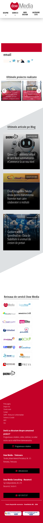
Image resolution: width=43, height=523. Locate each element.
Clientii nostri (7, 409)
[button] (21, 446)
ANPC (5, 420)
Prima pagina (7, 404)
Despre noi (6, 406)
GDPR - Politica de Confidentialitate (13, 415)
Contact (5, 412)
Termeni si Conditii (8, 417)
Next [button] (38, 91)
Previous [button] (4, 91)
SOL (4, 423)
